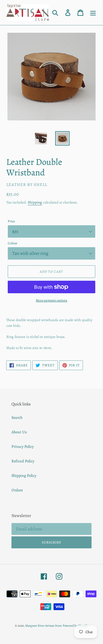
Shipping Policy (23, 475)
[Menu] (93, 12)
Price (11, 221)
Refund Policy (22, 461)
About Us (19, 432)
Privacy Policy (22, 446)
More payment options (51, 300)
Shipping (35, 202)
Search (16, 417)
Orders (17, 490)
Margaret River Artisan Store (43, 626)
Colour (12, 243)
